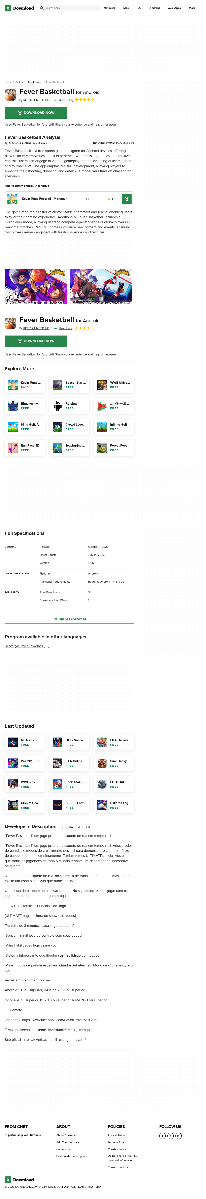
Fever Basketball (59, 91)
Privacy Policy (116, 1135)
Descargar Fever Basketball (24, 646)
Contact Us (63, 1149)
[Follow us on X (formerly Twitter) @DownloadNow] (170, 1136)
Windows (109, 8)
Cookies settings (118, 1167)
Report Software (72, 619)
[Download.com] (19, 8)
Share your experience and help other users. (86, 125)
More (192, 8)
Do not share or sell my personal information (122, 1158)
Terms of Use (116, 1142)
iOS (139, 8)
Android (154, 8)
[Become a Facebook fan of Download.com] (162, 1136)
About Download (66, 1135)
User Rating (66, 100)
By (34, 100)
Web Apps (174, 8)
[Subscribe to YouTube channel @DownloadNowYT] (178, 1136)
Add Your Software (67, 1142)
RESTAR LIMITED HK (77, 827)
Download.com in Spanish (72, 1156)
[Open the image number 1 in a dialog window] (101, 286)
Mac (126, 8)
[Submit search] (42, 8)
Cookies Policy (117, 1149)
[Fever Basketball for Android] (10, 95)
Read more (128, 142)
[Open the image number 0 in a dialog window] (36, 286)
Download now (39, 113)
